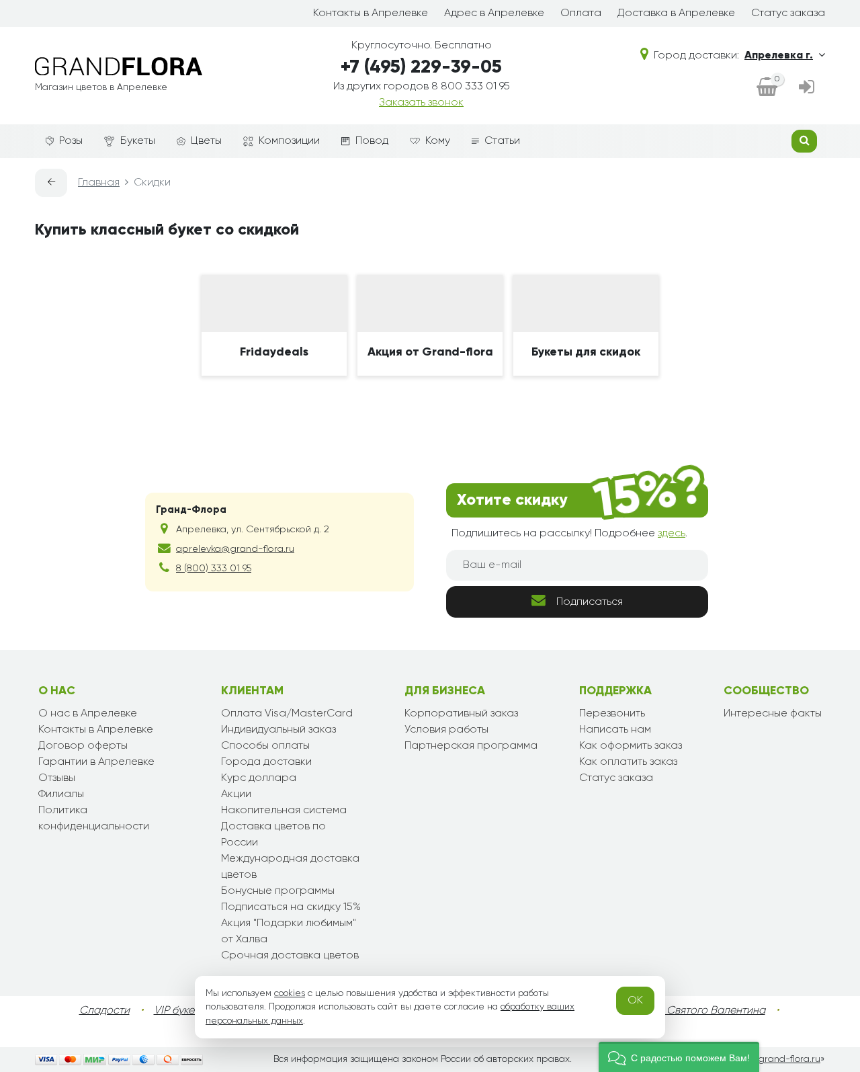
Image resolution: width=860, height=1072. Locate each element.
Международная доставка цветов (290, 867)
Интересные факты (773, 713)
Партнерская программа (471, 746)
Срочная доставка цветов (290, 955)
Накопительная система (284, 810)
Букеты (137, 141)
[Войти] (806, 88)
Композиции (289, 141)
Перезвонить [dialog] (612, 713)
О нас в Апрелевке (87, 713)
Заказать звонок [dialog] (421, 102)
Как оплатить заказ (628, 762)
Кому (437, 141)
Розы (71, 141)
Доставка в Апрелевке (676, 13)
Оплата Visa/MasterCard (287, 713)
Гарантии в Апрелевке (96, 762)
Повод (371, 141)
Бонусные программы (278, 891)
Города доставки (266, 762)
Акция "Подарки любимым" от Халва (288, 931)
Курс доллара (258, 778)
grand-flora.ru (789, 1059)
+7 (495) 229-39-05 (421, 67)
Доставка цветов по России (273, 834)
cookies (289, 993)
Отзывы (56, 778)
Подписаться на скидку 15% (291, 907)
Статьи (502, 141)
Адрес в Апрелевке (494, 13)
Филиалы (61, 794)
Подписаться (589, 602)
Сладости (104, 1010)
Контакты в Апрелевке (370, 13)
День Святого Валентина (702, 1010)
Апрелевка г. (778, 55)
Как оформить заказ (630, 746)
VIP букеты (180, 1010)
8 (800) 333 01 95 (213, 568)
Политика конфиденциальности (93, 818)
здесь (671, 533)
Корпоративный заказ (461, 713)
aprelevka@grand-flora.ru (235, 549)
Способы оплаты (265, 746)
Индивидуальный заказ (278, 730)
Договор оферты (83, 746)
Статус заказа (788, 13)
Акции (236, 794)
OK (635, 1000)
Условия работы (446, 730)
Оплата (580, 13)
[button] (679, 1057)
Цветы (206, 141)
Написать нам (615, 730)
